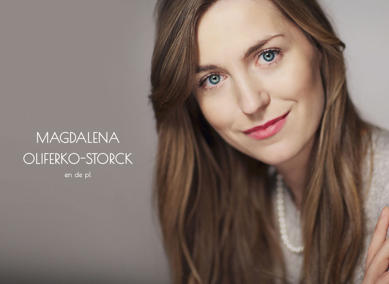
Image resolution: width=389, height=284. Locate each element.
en (68, 174)
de (79, 174)
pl (88, 174)
